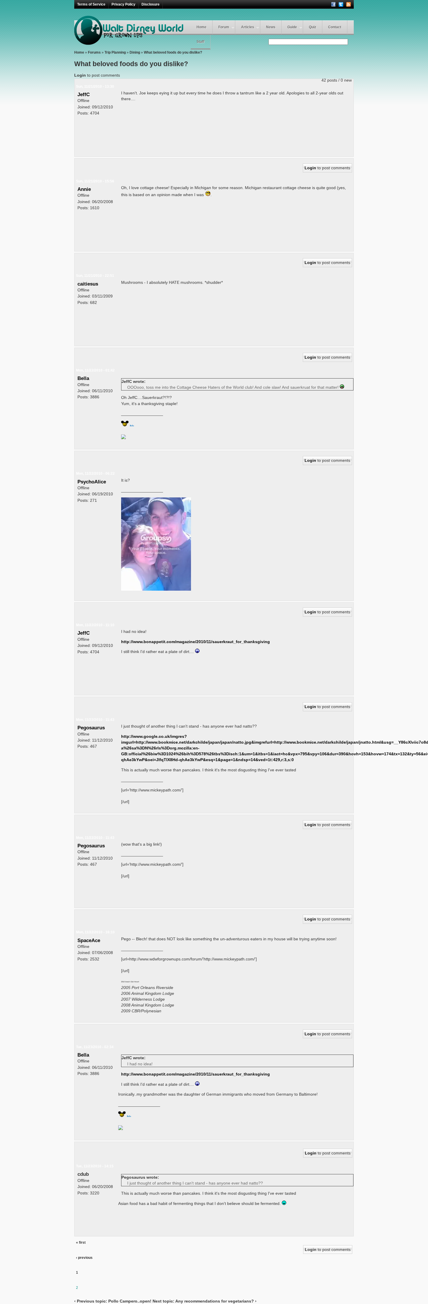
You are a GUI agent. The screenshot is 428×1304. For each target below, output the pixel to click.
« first (81, 1242)
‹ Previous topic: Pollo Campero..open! (112, 1301)
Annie (84, 189)
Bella (83, 378)
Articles (247, 27)
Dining (135, 52)
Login (80, 75)
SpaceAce (88, 940)
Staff (200, 42)
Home (201, 27)
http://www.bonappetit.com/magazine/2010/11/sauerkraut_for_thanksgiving (195, 641)
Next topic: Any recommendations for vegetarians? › (205, 1301)
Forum (223, 27)
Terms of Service (91, 4)
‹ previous (84, 1257)
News (270, 27)
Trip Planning (115, 52)
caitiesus (87, 284)
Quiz (312, 27)
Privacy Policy (123, 4)
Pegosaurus (91, 728)
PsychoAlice (91, 482)
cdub (83, 1174)
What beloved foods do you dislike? (173, 52)
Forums (94, 52)
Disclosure (151, 4)
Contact (334, 27)
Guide (292, 27)
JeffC (83, 94)
